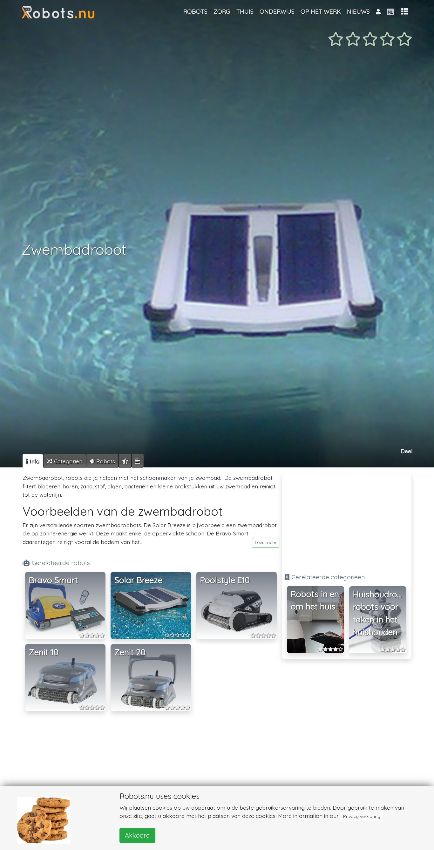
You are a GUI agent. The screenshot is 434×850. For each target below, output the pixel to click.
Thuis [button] (245, 11)
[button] (404, 11)
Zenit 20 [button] (130, 652)
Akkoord (137, 835)
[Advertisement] (346, 520)
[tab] (33, 461)
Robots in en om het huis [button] (315, 600)
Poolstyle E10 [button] (225, 580)
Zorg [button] (222, 11)
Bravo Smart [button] (53, 580)
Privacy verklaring (361, 816)
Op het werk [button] (321, 11)
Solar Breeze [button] (138, 580)
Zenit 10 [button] (43, 652)
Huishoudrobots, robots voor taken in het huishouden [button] (379, 613)
